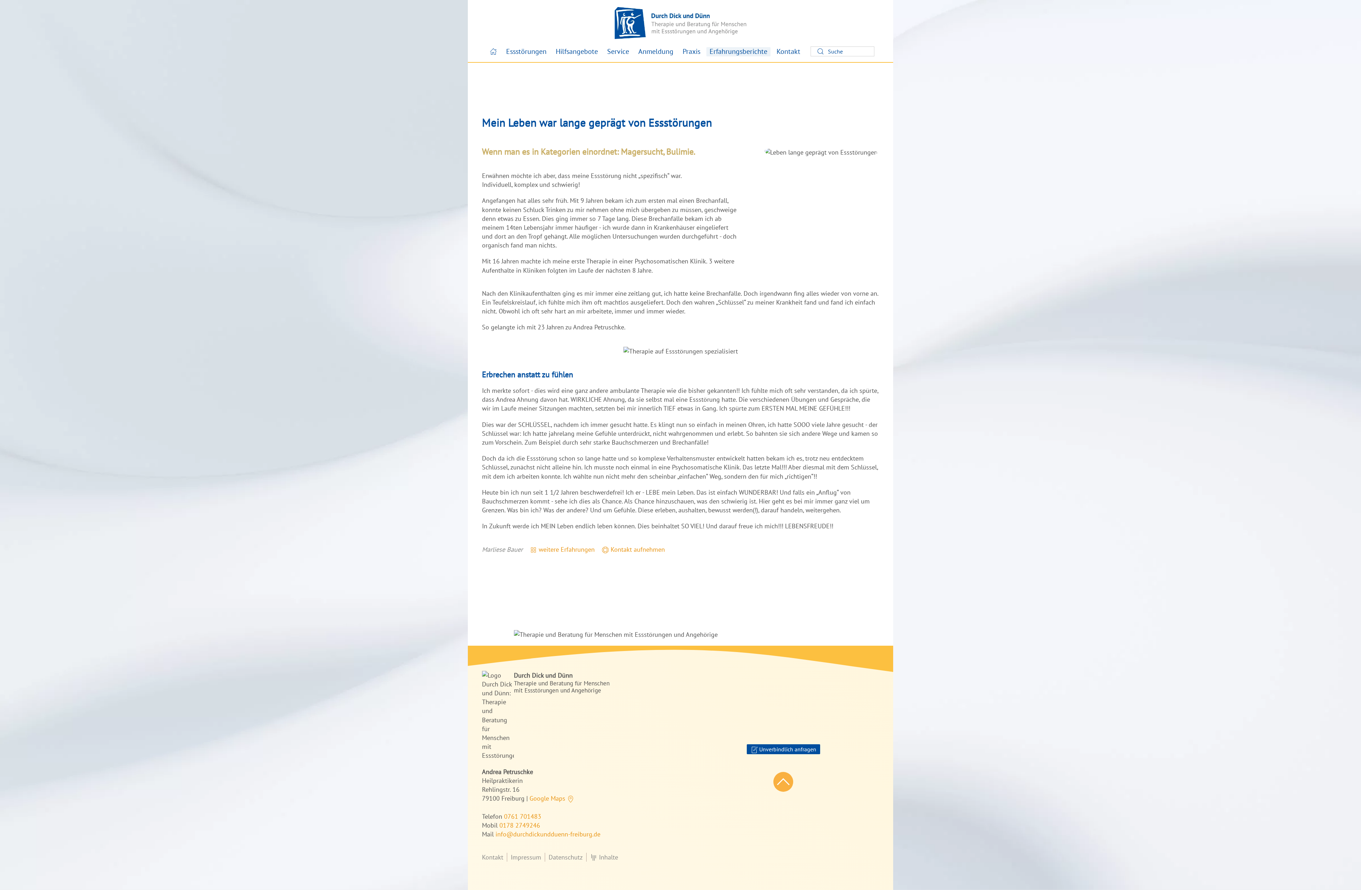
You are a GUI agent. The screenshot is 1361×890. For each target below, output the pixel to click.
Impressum (526, 857)
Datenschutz (566, 857)
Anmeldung (655, 51)
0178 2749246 (519, 825)
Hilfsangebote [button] (577, 51)
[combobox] (842, 51)
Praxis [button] (691, 51)
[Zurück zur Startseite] (680, 23)
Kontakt (788, 51)
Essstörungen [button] (526, 51)
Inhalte (608, 857)
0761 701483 (522, 816)
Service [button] (618, 51)
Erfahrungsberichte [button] (738, 51)
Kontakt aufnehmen (637, 549)
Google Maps (548, 798)
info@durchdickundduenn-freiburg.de (547, 834)
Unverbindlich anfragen (787, 749)
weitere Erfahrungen (566, 549)
